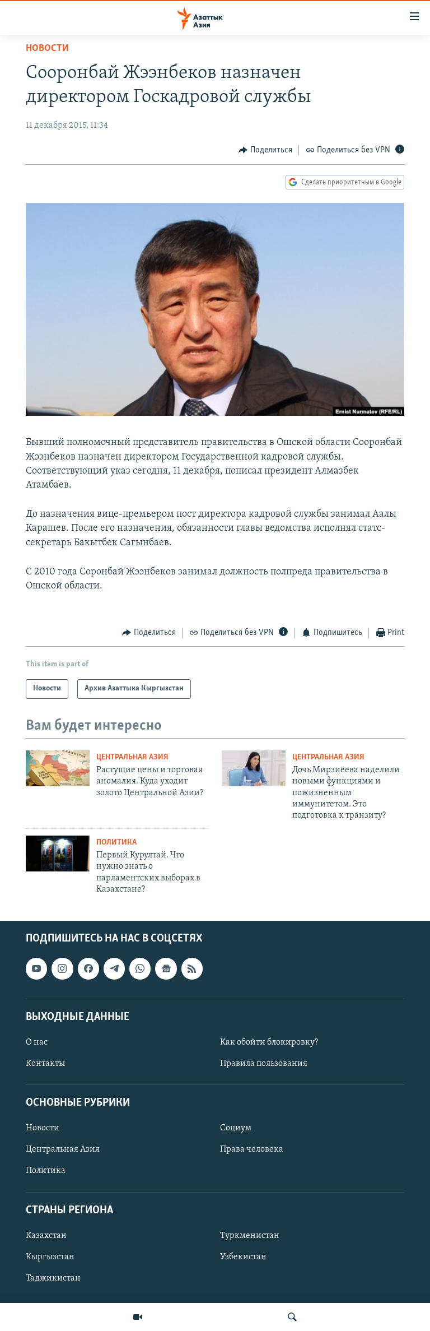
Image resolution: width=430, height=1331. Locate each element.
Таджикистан (53, 1278)
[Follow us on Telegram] (114, 969)
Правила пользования (263, 1063)
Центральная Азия (132, 757)
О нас (37, 1042)
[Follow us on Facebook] (88, 969)
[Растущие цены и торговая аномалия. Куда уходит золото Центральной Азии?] (58, 768)
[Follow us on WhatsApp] (140, 969)
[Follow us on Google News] (165, 969)
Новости (47, 49)
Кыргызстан (50, 1257)
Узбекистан (243, 1257)
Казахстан (46, 1235)
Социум (235, 1128)
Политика (116, 842)
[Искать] (292, 1317)
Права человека (251, 1150)
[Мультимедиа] (138, 1317)
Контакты (45, 1063)
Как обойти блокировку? (269, 1042)
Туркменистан (249, 1235)
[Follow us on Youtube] (36, 969)
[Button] (265, 150)
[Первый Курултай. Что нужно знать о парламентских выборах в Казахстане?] (58, 853)
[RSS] (192, 969)
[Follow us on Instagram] (62, 969)
